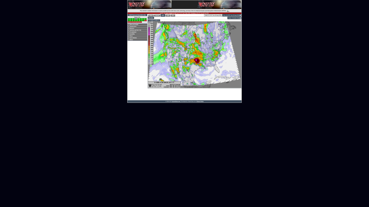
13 (140, 20)
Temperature (132, 26)
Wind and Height (133, 24)
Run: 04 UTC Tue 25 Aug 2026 (231, 15)
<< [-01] (150, 20)
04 (138, 19)
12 (138, 20)
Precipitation (132, 32)
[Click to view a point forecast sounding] (194, 54)
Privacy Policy (200, 101)
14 (143, 20)
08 (128, 20)
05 (140, 19)
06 (143, 19)
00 (128, 19)
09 (131, 20)
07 (145, 19)
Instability (132, 34)
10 (133, 20)
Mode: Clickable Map (233, 18)
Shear (131, 36)
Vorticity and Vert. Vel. (135, 30)
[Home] (150, 4)
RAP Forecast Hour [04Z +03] (137, 15)
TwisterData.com (176, 101)
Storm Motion (133, 38)
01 (131, 19)
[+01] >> (157, 20)
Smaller (151, 18)
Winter (131, 39)
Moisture (131, 28)
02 (133, 19)
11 (136, 20)
